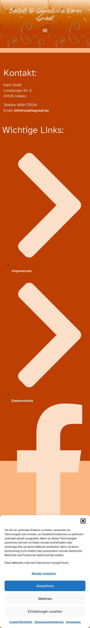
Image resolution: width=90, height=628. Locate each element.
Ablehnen (45, 599)
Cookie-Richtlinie (20, 622)
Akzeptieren (45, 586)
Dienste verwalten (44, 573)
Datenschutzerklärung (49, 622)
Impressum (73, 622)
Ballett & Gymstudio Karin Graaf (45, 14)
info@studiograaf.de (31, 110)
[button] (83, 521)
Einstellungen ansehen (45, 611)
